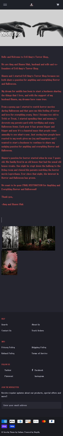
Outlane (20, 432)
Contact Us (6, 330)
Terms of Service (39, 353)
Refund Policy (7, 353)
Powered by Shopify (32, 432)
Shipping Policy (39, 347)
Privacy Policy (8, 347)
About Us (36, 324)
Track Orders (38, 330)
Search (4, 324)
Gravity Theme (9, 432)
